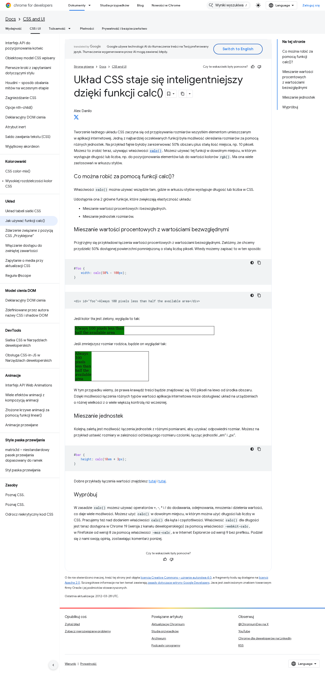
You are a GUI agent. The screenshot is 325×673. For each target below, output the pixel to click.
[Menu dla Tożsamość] (70, 28)
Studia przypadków (114, 5)
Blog (140, 5)
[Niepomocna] (259, 66)
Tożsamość (57, 29)
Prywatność (88, 663)
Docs (10, 19)
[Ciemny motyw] (252, 262)
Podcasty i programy (165, 645)
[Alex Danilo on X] (76, 118)
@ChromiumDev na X (253, 624)
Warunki (70, 663)
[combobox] (228, 5)
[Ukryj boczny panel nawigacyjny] (53, 665)
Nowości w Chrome (166, 5)
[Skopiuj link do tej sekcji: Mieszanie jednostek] (127, 416)
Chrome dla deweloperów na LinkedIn (264, 638)
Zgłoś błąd (72, 624)
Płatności (87, 29)
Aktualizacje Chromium (168, 624)
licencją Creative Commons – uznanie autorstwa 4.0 (176, 577)
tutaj (152, 481)
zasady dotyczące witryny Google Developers (178, 583)
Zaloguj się (311, 5)
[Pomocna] (252, 66)
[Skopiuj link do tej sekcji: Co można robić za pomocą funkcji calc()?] (178, 177)
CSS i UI (35, 29)
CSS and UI (34, 19)
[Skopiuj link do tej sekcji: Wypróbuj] (101, 495)
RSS (241, 645)
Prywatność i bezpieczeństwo (124, 29)
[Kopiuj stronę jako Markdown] (183, 94)
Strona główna (84, 67)
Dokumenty (77, 5)
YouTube (244, 631)
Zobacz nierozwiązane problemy (88, 631)
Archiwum (158, 638)
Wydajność (13, 29)
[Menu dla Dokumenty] (91, 5)
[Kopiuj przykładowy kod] (259, 262)
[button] (29, 183)
